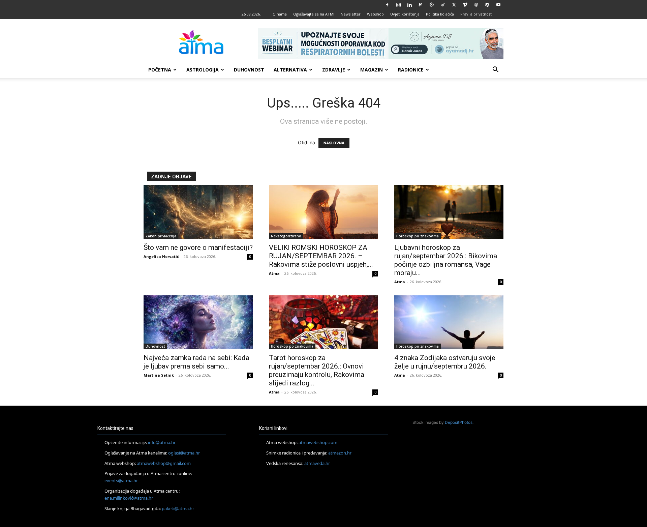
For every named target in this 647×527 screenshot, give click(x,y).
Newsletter (351, 14)
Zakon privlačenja (161, 236)
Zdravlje (333, 69)
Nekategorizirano (286, 236)
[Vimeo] (465, 4)
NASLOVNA (334, 143)
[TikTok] (443, 4)
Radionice (411, 69)
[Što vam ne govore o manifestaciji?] (198, 212)
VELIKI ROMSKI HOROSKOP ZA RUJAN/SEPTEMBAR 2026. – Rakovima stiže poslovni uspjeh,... (321, 255)
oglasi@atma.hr (184, 453)
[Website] (476, 4)
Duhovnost (249, 69)
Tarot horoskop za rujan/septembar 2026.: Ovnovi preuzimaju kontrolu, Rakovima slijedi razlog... (316, 370)
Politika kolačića (440, 14)
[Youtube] (498, 4)
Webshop (375, 14)
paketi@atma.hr (178, 508)
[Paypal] (420, 4)
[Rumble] (432, 4)
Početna (159, 69)
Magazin (371, 69)
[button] (495, 70)
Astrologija (202, 69)
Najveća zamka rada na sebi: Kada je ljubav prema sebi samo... (196, 362)
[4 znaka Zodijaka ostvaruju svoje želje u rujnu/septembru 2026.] (448, 322)
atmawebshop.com (318, 442)
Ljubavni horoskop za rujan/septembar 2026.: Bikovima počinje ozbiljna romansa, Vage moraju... (445, 260)
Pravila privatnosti (476, 14)
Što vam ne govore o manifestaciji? (198, 247)
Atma (274, 273)
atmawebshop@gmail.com (164, 463)
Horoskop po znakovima (417, 236)
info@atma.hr (162, 442)
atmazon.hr (339, 453)
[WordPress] (487, 4)
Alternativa (290, 69)
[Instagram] (398, 4)
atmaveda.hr (317, 463)
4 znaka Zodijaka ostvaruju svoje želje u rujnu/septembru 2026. (444, 362)
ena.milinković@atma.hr (128, 498)
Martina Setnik (159, 375)
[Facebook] (387, 4)
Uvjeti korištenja (405, 14)
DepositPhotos (458, 422)
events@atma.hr (121, 480)
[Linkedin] (409, 4)
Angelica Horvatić (161, 256)
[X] (454, 4)
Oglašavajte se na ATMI (313, 14)
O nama (280, 14)
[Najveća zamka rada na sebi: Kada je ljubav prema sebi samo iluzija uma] (198, 322)
